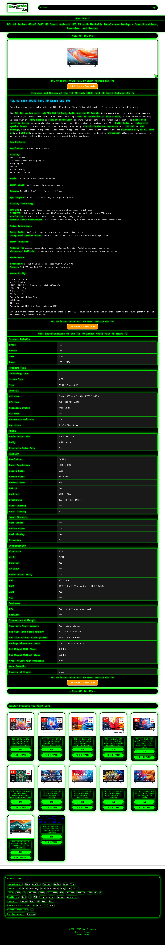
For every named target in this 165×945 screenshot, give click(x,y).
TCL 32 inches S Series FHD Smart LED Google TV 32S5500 (51, 829)
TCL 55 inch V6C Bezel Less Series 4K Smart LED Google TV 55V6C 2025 (144, 743)
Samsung (47, 884)
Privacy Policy (82, 932)
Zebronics (53, 888)
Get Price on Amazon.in (82, 86)
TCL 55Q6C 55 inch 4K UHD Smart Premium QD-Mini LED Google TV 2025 (20, 794)
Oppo (65, 884)
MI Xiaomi (52, 893)
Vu (96, 893)
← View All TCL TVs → (82, 36)
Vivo (72, 884)
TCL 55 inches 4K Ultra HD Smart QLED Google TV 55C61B (51, 794)
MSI (35, 897)
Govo (25, 888)
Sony (63, 888)
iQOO (27, 884)
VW (101, 893)
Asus (32, 901)
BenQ (24, 897)
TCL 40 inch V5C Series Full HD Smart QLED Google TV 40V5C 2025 (113, 742)
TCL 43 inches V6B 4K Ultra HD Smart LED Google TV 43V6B (144, 794)
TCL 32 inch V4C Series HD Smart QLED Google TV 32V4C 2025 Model (82, 742)
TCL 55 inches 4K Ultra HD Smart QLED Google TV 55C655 (113, 794)
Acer (89, 893)
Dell (51, 901)
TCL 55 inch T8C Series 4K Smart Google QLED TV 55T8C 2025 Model (20, 742)
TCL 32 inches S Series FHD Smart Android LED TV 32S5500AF (20, 845)
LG (24, 893)
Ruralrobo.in (89, 929)
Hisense (70, 893)
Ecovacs (41, 905)
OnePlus (36, 884)
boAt (43, 888)
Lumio (41, 893)
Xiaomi (50, 905)
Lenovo (43, 897)
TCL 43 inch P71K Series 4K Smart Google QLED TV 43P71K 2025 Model (51, 742)
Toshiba (81, 893)
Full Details (21, 755)
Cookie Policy (82, 935)
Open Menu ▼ (82, 18)
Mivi (76, 888)
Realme (57, 884)
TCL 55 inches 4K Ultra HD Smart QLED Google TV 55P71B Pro (82, 794)
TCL (20, 750)
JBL (70, 888)
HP (38, 901)
